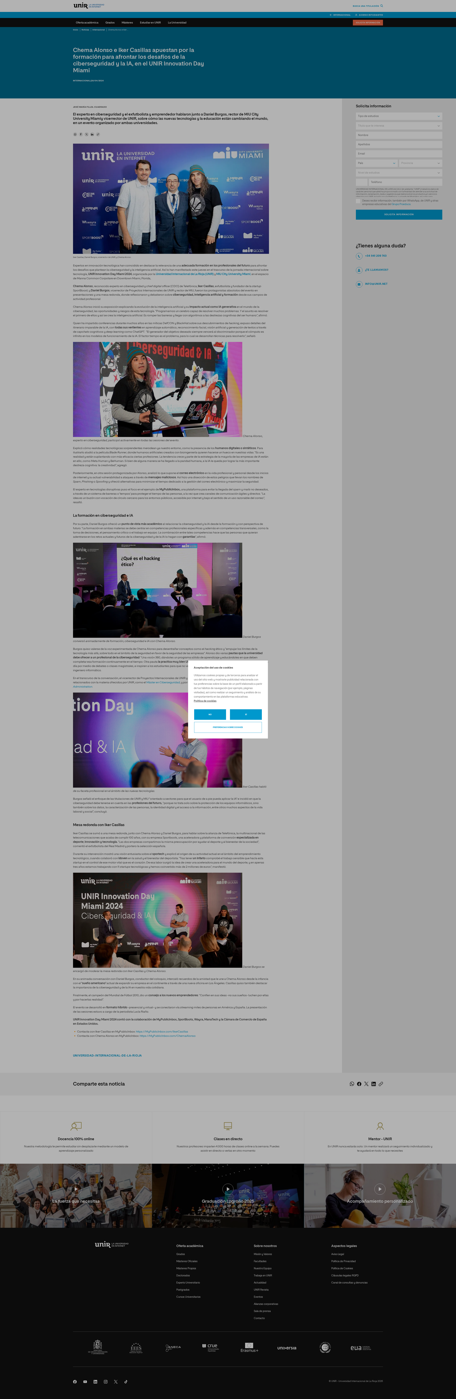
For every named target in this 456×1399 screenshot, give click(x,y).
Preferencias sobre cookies (228, 727)
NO (210, 715)
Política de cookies (205, 701)
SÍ (246, 715)
